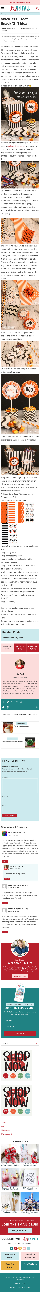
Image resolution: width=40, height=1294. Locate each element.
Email (4, 806)
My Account (6, 1134)
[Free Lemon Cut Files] (10, 1210)
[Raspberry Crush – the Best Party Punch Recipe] (10, 1186)
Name (5, 797)
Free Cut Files (30, 1264)
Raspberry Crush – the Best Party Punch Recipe (10, 1189)
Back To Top (19, 1283)
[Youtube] (24, 1248)
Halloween (17, 714)
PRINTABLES (26, 714)
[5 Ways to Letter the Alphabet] (30, 1186)
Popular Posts (32, 647)
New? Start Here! (10, 1256)
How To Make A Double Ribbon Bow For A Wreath (10, 1164)
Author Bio (7, 647)
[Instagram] (20, 1248)
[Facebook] (11, 1248)
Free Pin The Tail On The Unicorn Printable (30, 1164)
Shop (3, 1122)
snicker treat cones (16, 146)
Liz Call (14, 866)
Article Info (20, 647)
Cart (3, 1126)
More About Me (20, 976)
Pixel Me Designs (24, 1287)
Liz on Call (20, 8)
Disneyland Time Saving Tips (29, 1213)
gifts (10, 714)
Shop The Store (9, 1265)
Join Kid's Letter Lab (30, 1256)
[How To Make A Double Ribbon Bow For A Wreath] (10, 1162)
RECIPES (35, 714)
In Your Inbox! (20, 2)
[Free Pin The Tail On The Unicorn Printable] (30, 1162)
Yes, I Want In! (20, 1230)
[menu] (2, 8)
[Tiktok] (28, 1248)
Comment (6, 777)
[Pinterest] (16, 1248)
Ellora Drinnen (15, 885)
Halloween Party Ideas (13, 638)
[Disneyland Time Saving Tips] (30, 1210)
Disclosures (20, 1279)
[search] (37, 8)
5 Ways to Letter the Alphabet (30, 1189)
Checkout (5, 1130)
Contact (17, 1243)
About (10, 1243)
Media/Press (26, 1243)
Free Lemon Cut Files (10, 1212)
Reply (5, 861)
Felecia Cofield (15, 909)
